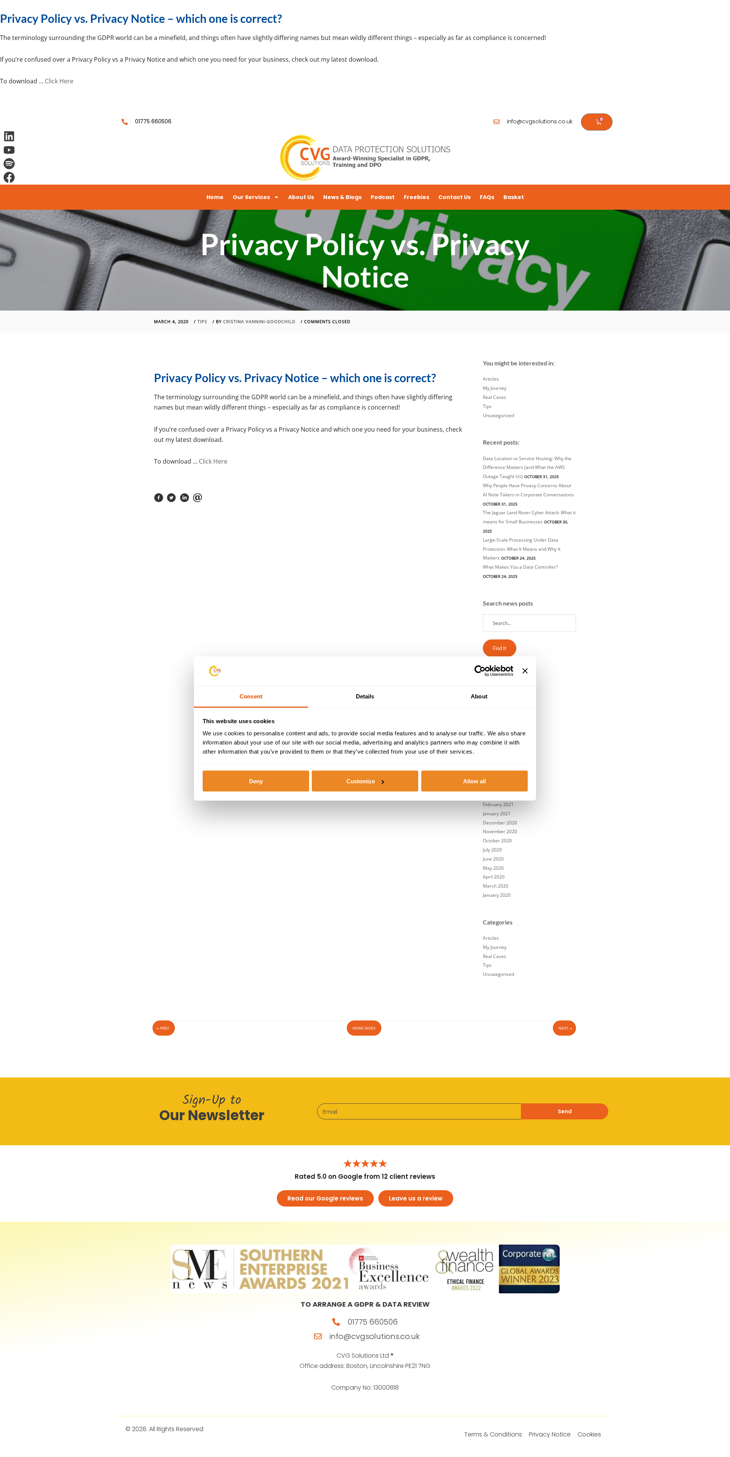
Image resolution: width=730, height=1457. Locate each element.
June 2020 (493, 859)
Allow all (474, 781)
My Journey (494, 388)
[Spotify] (9, 164)
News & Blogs (342, 197)
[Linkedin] (9, 136)
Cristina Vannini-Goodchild (259, 321)
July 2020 (492, 849)
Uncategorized (498, 415)
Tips (202, 321)
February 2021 (498, 804)
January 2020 (497, 895)
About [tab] (479, 696)
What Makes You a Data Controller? (520, 567)
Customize (360, 781)
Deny (256, 781)
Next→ (565, 1028)
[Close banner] (525, 671)
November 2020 (500, 831)
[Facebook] (9, 177)
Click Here (59, 81)
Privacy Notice (550, 1434)
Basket (513, 197)
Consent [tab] (251, 696)
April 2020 (494, 877)
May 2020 (493, 868)
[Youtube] (9, 150)
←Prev (162, 1028)
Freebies (416, 197)
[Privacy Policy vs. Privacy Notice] (158, 500)
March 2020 (495, 886)
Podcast (383, 197)
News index (364, 1028)
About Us (301, 197)
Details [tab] (365, 696)
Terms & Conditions (493, 1434)
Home (215, 197)
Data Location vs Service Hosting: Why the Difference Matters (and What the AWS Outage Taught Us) (527, 467)
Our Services (251, 197)
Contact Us (454, 197)
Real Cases (494, 397)
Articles (491, 379)
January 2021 (497, 813)
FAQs (487, 197)
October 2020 (497, 840)
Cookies (589, 1434)
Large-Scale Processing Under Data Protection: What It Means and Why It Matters (521, 549)
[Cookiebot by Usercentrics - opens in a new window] (480, 671)
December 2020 (500, 822)
